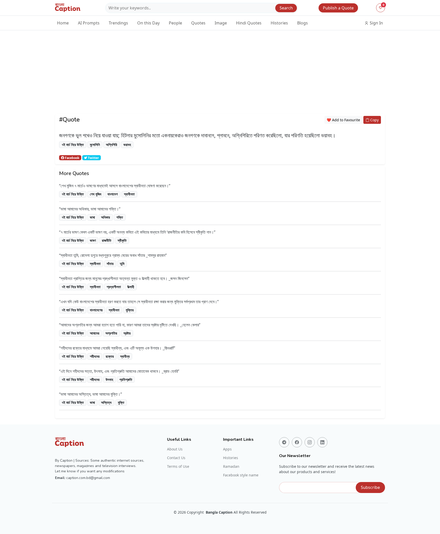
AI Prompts (89, 23)
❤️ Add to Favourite (343, 119)
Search (286, 8)
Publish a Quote (338, 8)
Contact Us (176, 458)
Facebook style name (240, 475)
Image (221, 23)
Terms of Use (178, 466)
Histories (279, 23)
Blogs (302, 23)
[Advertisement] (220, 78)
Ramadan (231, 466)
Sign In (376, 23)
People (175, 23)
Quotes (198, 23)
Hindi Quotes (249, 23)
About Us (175, 449)
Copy (374, 119)
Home (63, 23)
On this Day (148, 23)
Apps (227, 449)
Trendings (118, 23)
